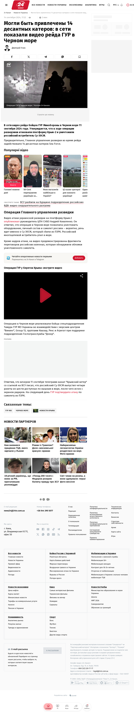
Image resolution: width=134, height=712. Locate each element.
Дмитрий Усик (18, 48)
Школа (94, 597)
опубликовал (12, 221)
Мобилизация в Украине (103, 553)
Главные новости (15, 557)
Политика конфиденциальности (98, 507)
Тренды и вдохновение (18, 628)
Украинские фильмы (58, 594)
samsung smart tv (122, 683)
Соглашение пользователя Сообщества (95, 531)
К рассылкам (52, 651)
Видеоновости (14, 567)
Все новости (38, 5)
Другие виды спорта (58, 635)
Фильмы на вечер (57, 597)
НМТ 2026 (95, 600)
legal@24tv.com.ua (100, 671)
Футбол (53, 624)
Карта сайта (116, 532)
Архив (113, 527)
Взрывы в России (57, 575)
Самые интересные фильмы (62, 590)
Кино (52, 587)
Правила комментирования (97, 538)
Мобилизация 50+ (98, 560)
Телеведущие (73, 526)
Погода (11, 575)
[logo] (20, 5)
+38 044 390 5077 (45, 511)
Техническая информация (116, 507)
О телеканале (73, 521)
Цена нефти (13, 590)
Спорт (53, 617)
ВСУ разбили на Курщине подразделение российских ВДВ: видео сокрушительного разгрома (43, 204)
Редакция (72, 511)
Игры (102, 5)
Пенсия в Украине (16, 608)
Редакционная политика (74, 516)
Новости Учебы (99, 587)
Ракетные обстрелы (58, 557)
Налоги (11, 605)
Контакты (115, 513)
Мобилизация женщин (101, 564)
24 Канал (7, 13)
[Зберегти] (79, 57)
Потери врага (55, 578)
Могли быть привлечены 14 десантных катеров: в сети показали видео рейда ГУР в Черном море (58, 13)
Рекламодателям (75, 530)
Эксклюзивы (76, 5)
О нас (70, 507)
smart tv (106, 683)
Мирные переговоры (59, 564)
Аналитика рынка (15, 620)
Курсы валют (13, 594)
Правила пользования (77, 534)
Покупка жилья (14, 624)
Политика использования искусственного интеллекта (96, 515)
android (77, 683)
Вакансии (115, 517)
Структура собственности (117, 522)
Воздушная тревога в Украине (63, 567)
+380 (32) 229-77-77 (85, 668)
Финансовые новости (17, 597)
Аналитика (91, 5)
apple (92, 683)
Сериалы (53, 605)
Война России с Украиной (62, 553)
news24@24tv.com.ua (14, 511)
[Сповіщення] (121, 5)
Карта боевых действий (60, 560)
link (37, 529)
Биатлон (53, 631)
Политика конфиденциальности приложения (98, 524)
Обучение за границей (101, 607)
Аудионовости (14, 571)
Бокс (52, 620)
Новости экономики (18, 587)
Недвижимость (15, 617)
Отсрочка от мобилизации (102, 571)
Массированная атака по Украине (64, 571)
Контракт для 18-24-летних (102, 567)
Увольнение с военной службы (104, 557)
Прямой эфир (14, 564)
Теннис (53, 628)
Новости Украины (57, 5)
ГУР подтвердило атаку (64, 392)
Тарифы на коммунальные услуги (22, 601)
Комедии (53, 601)
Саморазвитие (97, 604)
